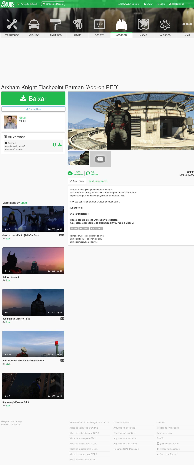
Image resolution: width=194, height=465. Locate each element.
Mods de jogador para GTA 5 (84, 448)
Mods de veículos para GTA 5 (84, 427)
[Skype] (20, 121)
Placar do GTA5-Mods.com (126, 448)
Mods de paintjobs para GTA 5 (84, 432)
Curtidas (94, 174)
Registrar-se (178, 3)
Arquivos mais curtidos (124, 432)
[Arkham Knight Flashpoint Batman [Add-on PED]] (78, 158)
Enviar (149, 3)
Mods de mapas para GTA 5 (83, 454)
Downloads (78, 174)
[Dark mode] (189, 4)
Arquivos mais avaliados (125, 443)
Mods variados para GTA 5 (82, 459)
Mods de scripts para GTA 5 (83, 443)
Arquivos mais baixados (125, 438)
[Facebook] (24, 121)
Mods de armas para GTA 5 (83, 438)
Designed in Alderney (11, 421)
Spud (22, 117)
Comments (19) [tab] (99, 181)
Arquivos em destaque (124, 427)
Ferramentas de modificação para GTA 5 (89, 422)
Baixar (36, 98)
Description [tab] (78, 181)
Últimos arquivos (121, 422)
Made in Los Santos (10, 424)
